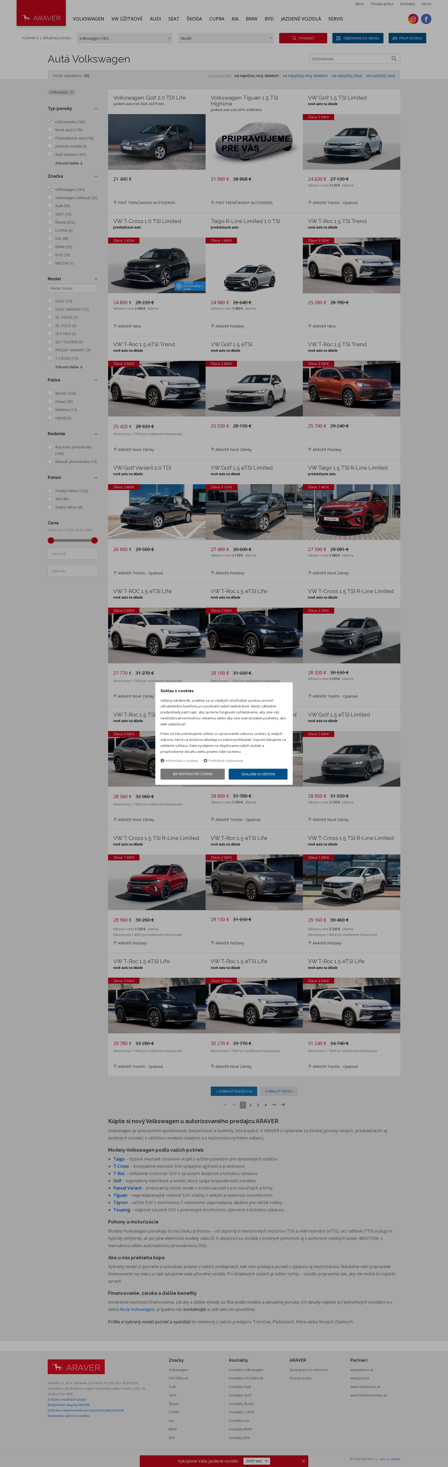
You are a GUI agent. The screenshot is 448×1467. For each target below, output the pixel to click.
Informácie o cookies (182, 761)
